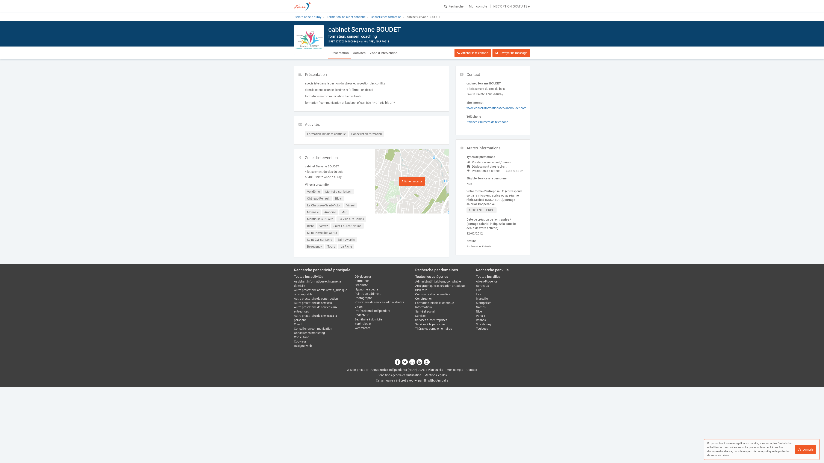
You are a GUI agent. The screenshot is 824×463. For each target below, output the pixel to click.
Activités (359, 53)
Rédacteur (361, 315)
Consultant (301, 337)
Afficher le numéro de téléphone (487, 122)
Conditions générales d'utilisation (399, 375)
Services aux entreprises (431, 320)
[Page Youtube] (419, 362)
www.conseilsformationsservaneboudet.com (496, 108)
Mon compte (478, 6)
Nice (479, 311)
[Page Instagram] (426, 362)
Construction (424, 298)
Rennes (481, 320)
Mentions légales (435, 375)
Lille (478, 290)
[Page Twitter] (405, 362)
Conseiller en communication (313, 328)
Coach (298, 324)
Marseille (482, 298)
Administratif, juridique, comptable (438, 281)
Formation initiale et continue (434, 303)
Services (420, 315)
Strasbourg (483, 324)
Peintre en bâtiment (368, 293)
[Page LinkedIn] (412, 362)
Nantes (481, 307)
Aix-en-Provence (486, 281)
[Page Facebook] (397, 362)
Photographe (363, 298)
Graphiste (361, 285)
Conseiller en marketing (309, 333)
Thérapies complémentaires (433, 328)
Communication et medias (432, 294)
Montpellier (483, 303)
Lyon (479, 294)
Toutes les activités (308, 277)
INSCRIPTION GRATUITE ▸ (511, 6)
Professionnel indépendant (372, 311)
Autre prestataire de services (313, 303)
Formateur (362, 281)
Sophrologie (363, 323)
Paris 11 (481, 315)
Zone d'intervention (383, 53)
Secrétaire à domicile (368, 319)
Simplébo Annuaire (435, 380)
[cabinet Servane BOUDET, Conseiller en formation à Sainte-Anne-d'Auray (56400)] (309, 40)
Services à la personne (430, 324)
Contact (472, 369)
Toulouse (482, 328)
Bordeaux (482, 285)
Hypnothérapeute (366, 289)
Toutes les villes (488, 277)
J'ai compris (805, 449)
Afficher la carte (411, 181)
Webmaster (362, 328)
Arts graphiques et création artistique (440, 285)
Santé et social (425, 311)
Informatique (424, 307)
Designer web (303, 345)
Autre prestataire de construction (316, 298)
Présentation (339, 53)
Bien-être (421, 290)
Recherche (456, 6)
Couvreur (300, 341)
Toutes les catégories (431, 277)
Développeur (363, 276)
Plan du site (435, 369)
